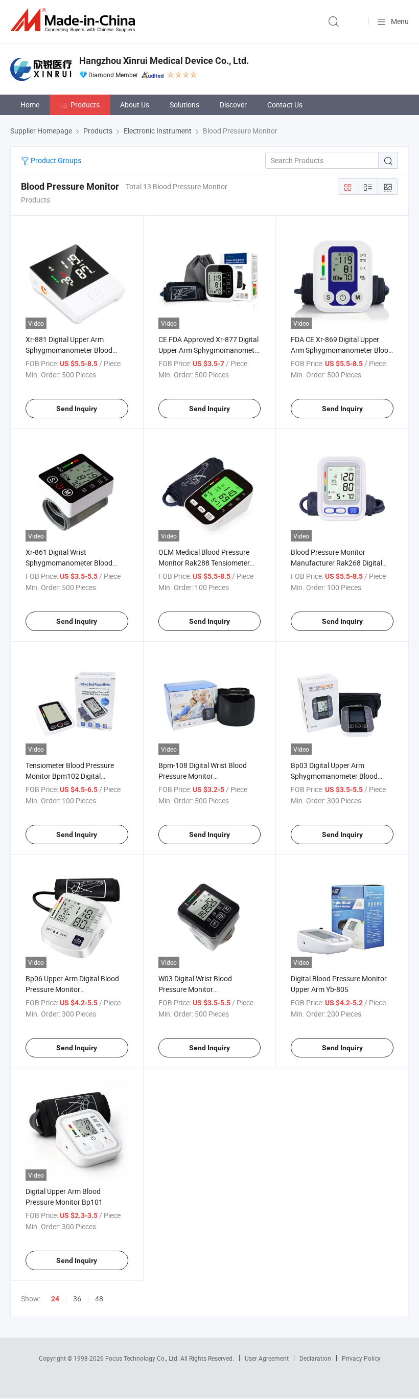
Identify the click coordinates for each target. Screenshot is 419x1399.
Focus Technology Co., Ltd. (142, 1358)
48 (99, 1298)
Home (29, 104)
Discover (233, 104)
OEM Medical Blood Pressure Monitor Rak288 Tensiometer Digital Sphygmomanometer (204, 562)
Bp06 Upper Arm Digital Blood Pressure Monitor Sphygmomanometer (72, 989)
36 (77, 1298)
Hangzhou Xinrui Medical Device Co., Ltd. (164, 60)
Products (85, 104)
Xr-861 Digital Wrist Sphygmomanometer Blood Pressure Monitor (69, 562)
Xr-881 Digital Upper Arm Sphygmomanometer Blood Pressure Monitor (69, 350)
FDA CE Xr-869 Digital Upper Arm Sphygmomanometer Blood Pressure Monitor (341, 350)
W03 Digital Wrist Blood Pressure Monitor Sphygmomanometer (195, 989)
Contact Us (284, 104)
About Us (134, 104)
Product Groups (55, 160)
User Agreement (267, 1358)
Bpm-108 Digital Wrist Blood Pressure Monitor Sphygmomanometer (202, 776)
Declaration (315, 1358)
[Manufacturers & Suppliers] (74, 20)
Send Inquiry (76, 408)
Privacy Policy (361, 1358)
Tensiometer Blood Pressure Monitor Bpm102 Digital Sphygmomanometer (70, 776)
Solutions (184, 104)
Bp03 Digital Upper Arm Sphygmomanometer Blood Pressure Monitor (334, 776)
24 (55, 1299)
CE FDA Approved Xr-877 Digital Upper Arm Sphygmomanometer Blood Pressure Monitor (209, 350)
